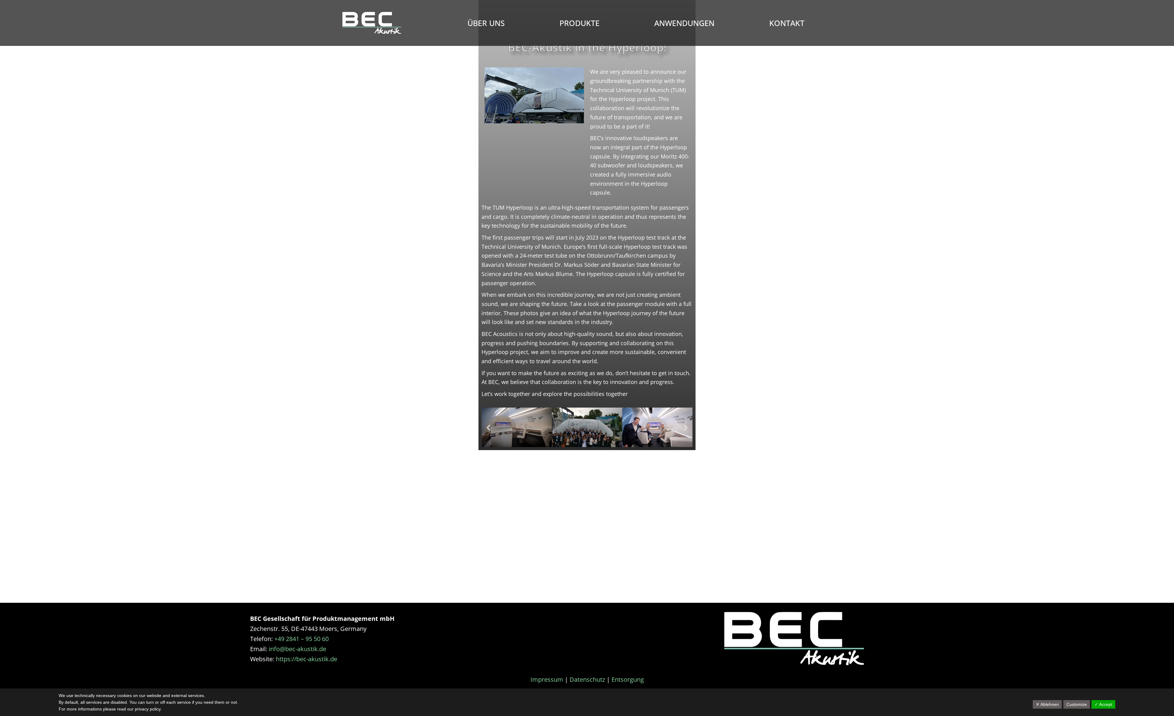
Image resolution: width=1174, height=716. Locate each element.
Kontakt (786, 23)
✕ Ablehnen (1047, 704)
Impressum (546, 679)
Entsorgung (627, 679)
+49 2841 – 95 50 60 (301, 639)
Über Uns (486, 23)
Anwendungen (684, 23)
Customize (1076, 704)
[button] (488, 427)
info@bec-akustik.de (297, 649)
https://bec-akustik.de (306, 659)
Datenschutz (587, 679)
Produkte (579, 23)
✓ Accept (1103, 704)
